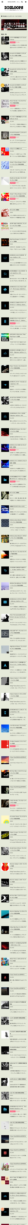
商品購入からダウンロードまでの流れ (12, 16)
